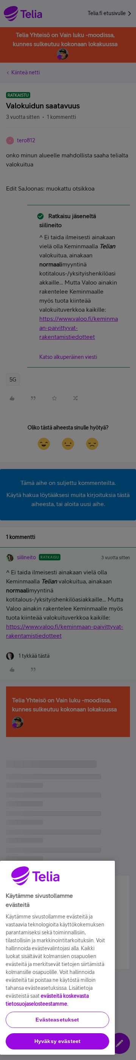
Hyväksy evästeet (57, 1041)
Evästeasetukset (57, 1020)
